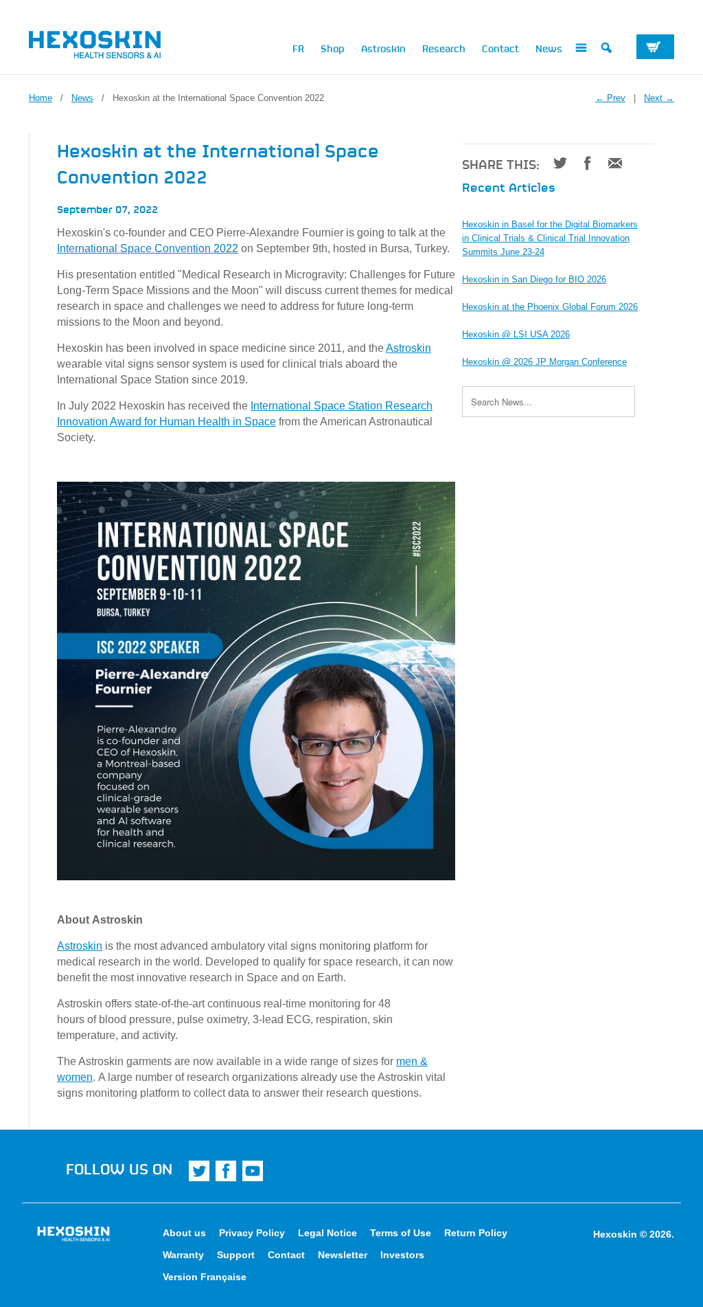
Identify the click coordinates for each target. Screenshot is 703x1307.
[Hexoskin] (104, 47)
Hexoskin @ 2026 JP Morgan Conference (544, 362)
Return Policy (475, 1232)
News (548, 48)
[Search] (606, 50)
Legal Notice (327, 1232)
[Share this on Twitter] (555, 163)
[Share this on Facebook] (583, 163)
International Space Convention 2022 (147, 248)
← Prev (610, 98)
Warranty (183, 1254)
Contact (500, 48)
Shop (333, 48)
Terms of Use (400, 1232)
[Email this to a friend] (610, 163)
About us (184, 1232)
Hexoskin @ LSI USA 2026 (516, 334)
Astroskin (383, 48)
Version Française (204, 1276)
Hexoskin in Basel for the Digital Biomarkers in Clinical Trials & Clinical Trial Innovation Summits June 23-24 (550, 238)
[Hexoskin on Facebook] (226, 1171)
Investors (402, 1254)
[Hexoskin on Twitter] (199, 1171)
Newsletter (342, 1254)
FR (298, 48)
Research (443, 48)
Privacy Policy (252, 1232)
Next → (659, 98)
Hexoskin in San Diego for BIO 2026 (534, 279)
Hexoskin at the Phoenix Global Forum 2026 (550, 307)
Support (236, 1254)
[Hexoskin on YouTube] (252, 1171)
